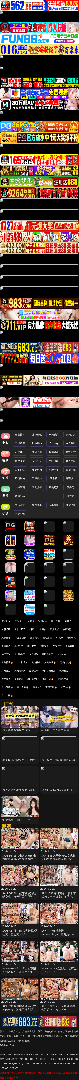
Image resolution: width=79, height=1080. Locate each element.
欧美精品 (54, 434)
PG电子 (67, 621)
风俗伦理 (71, 505)
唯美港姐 (54, 452)
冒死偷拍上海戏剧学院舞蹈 (58, 760)
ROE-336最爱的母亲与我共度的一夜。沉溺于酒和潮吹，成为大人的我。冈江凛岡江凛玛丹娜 (19, 1011)
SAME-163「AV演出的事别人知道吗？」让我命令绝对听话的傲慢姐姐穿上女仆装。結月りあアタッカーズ (19, 973)
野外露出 (71, 460)
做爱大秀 (5, 678)
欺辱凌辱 (20, 460)
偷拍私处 (44, 645)
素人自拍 (71, 443)
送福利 (32, 629)
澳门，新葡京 (48, 670)
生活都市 (20, 505)
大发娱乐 (33, 654)
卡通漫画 (20, 487)
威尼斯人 (5, 621)
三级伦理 (20, 443)
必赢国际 (67, 629)
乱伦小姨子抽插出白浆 (16, 820)
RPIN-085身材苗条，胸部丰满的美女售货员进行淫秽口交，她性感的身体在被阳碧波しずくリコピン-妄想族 (58, 898)
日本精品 (37, 443)
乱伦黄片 (31, 645)
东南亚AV (71, 452)
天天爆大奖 (20, 670)
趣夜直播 (57, 645)
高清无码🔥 (51, 687)
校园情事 (37, 505)
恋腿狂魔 (71, 469)
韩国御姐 (37, 452)
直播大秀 (18, 678)
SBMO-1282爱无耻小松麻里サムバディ (59, 970)
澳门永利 (55, 621)
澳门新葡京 (20, 654)
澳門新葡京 (47, 654)
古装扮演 (20, 469)
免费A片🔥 (63, 678)
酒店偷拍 (71, 637)
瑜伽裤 (53, 478)
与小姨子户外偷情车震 (55, 730)
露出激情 (37, 487)
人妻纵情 (54, 505)
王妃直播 (18, 645)
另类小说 (20, 513)
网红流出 (54, 460)
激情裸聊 (36, 662)
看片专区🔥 (23, 687)
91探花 (37, 460)
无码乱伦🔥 (66, 662)
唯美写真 (54, 487)
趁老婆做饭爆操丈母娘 (16, 730)
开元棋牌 (30, 621)
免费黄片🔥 (50, 662)
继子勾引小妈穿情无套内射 (19, 760)
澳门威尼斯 (32, 678)
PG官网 (18, 621)
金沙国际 (33, 670)
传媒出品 (20, 496)
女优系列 (37, 469)
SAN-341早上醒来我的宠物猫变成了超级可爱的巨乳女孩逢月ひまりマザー (19, 896)
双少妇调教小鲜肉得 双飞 (57, 790)
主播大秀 (5, 645)
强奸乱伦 (37, 434)
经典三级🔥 (48, 678)
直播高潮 (34, 637)
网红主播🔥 (7, 695)
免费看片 (63, 670)
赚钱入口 (37, 687)
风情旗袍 (20, 478)
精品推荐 (20, 434)
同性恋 (70, 496)
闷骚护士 (71, 478)
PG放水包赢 (20, 637)
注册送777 (19, 629)
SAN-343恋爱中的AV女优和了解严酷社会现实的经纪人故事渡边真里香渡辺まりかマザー (58, 861)
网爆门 (70, 487)
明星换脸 (37, 478)
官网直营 (42, 621)
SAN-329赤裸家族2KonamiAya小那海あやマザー (57, 934)
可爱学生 (54, 469)
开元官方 (5, 670)
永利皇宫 (61, 654)
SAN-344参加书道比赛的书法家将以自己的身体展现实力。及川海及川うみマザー (19, 859)
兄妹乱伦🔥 (7, 687)
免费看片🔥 (7, 662)
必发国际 (5, 654)
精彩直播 (47, 637)
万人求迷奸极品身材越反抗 (19, 790)
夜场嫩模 (69, 645)
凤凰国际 (5, 637)
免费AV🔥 (66, 687)
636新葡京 (22, 662)
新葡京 (42, 629)
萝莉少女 (71, 434)
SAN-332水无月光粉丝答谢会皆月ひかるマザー (58, 1007)
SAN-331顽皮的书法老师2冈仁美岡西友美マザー (20, 932)
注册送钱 (5, 629)
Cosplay (53, 443)
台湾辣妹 (20, 452)
